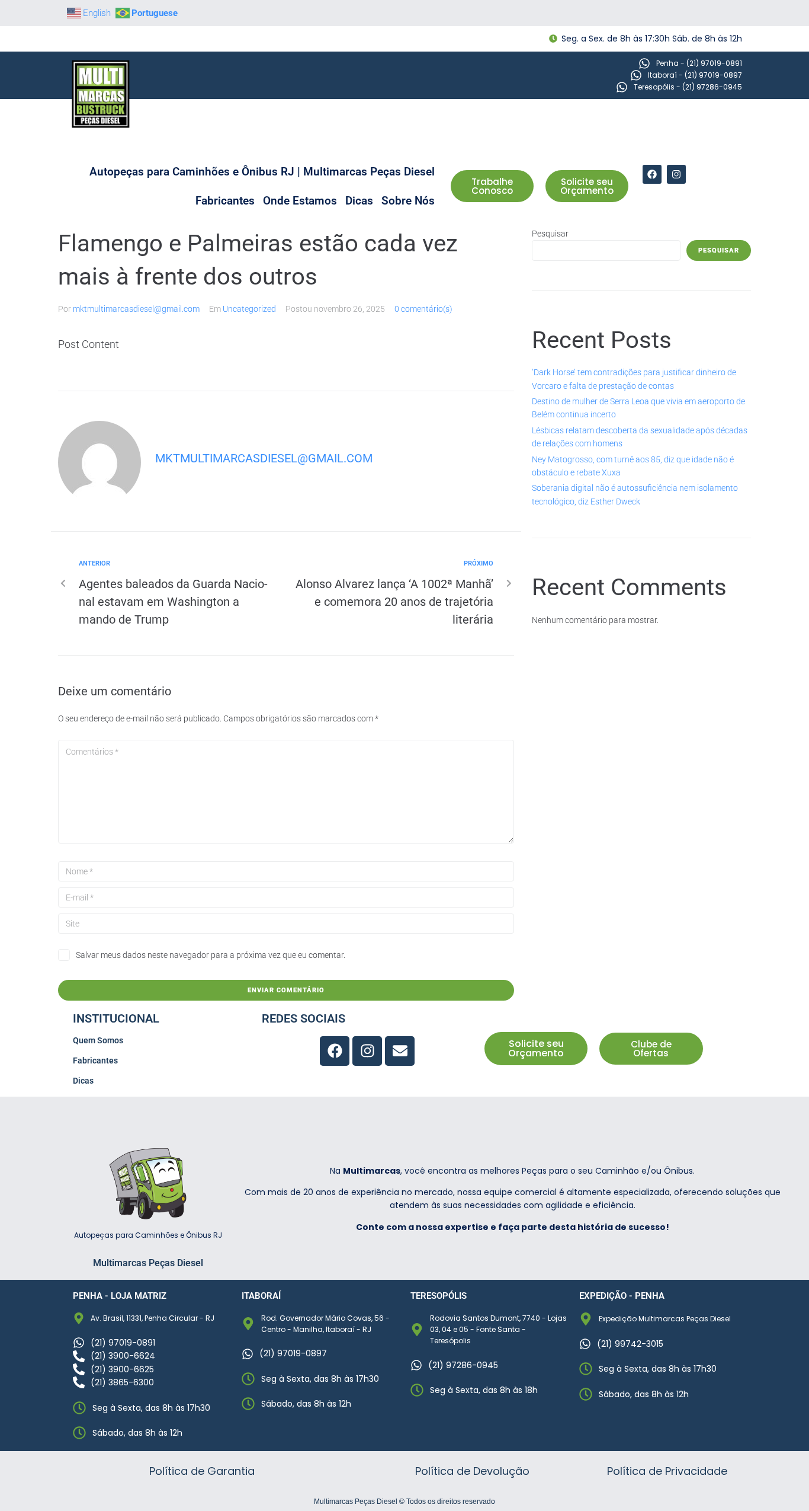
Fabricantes (225, 200)
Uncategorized (249, 309)
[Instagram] (676, 174)
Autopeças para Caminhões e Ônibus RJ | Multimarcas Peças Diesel (262, 171)
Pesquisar (550, 233)
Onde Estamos (300, 200)
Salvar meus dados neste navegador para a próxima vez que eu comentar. (210, 955)
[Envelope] (400, 1051)
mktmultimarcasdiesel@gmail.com (136, 309)
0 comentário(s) (423, 309)
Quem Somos (98, 1040)
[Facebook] (652, 174)
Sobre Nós (408, 200)
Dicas (359, 200)
